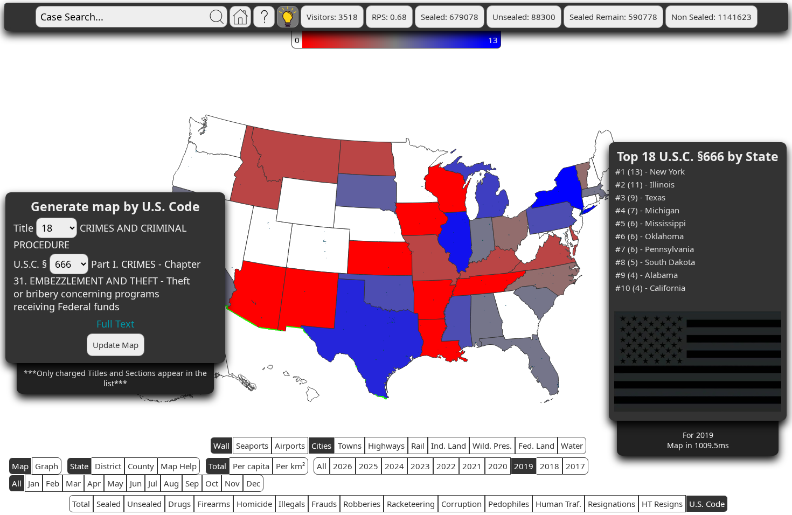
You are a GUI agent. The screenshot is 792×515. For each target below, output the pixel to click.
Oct (211, 483)
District (108, 466)
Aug (171, 483)
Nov (232, 483)
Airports (290, 445)
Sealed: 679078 (449, 16)
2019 (523, 466)
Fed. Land (536, 445)
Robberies (361, 503)
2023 (420, 466)
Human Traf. (558, 503)
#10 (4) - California (650, 287)
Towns (350, 445)
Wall (221, 445)
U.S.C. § (30, 264)
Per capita (251, 466)
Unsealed (144, 503)
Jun (136, 483)
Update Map (115, 344)
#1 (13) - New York (650, 171)
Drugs (179, 503)
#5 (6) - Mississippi (650, 223)
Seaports (252, 445)
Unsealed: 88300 (523, 16)
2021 (472, 466)
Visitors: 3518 (332, 16)
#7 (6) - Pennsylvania (654, 248)
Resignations (611, 503)
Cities (321, 445)
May (115, 483)
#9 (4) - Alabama (646, 274)
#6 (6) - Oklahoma (649, 236)
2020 (498, 466)
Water (572, 445)
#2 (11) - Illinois (645, 184)
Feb (52, 483)
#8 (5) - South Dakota (655, 261)
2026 (342, 466)
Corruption (461, 503)
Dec (253, 483)
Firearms (213, 503)
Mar (73, 483)
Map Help (179, 466)
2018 (549, 466)
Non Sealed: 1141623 (711, 16)
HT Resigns (662, 503)
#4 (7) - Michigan (647, 210)
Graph (46, 466)
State (79, 466)
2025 (368, 466)
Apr (94, 483)
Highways (386, 445)
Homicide (254, 503)
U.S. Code (707, 503)
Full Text (115, 323)
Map (20, 466)
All (321, 466)
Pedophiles (508, 503)
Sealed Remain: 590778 (613, 16)
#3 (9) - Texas (640, 197)
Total (217, 466)
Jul (152, 483)
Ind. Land (448, 445)
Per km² (290, 466)
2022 (446, 466)
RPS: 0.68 (389, 16)
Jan (33, 483)
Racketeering (411, 503)
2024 (394, 466)
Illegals (292, 503)
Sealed (108, 503)
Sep (192, 483)
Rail (418, 445)
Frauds (324, 503)
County (141, 466)
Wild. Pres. (492, 445)
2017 (575, 466)
